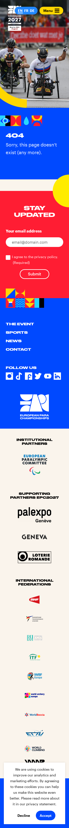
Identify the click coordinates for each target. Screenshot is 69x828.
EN (20, 10)
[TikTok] (19, 376)
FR (26, 10)
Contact (18, 349)
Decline (23, 815)
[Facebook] (28, 376)
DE (32, 10)
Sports (17, 332)
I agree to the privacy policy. (35, 260)
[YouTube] (47, 376)
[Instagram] (9, 376)
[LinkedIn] (57, 376)
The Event (20, 324)
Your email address (24, 231)
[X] (38, 376)
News (14, 341)
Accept (46, 815)
